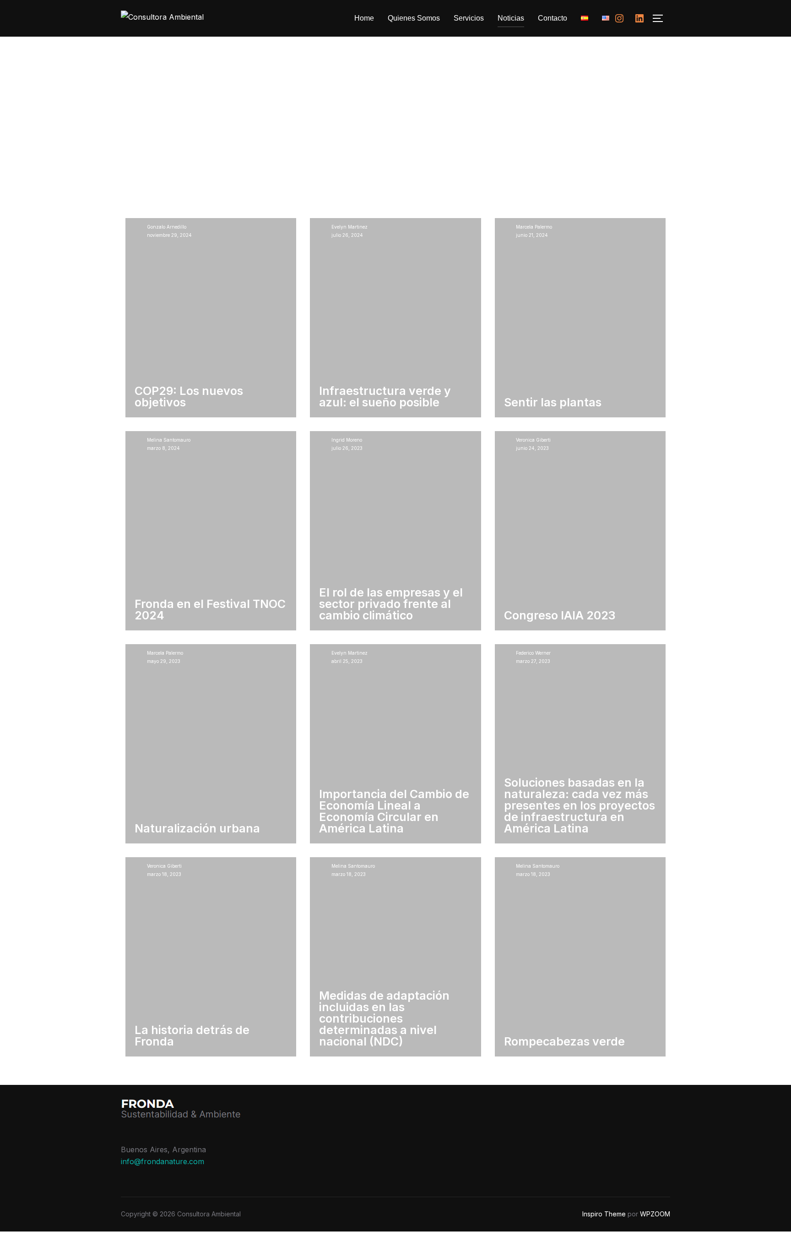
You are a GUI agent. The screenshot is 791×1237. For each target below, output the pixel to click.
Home (364, 18)
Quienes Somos (414, 18)
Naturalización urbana (197, 828)
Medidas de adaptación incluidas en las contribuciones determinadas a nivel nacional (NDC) (384, 1018)
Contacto (552, 18)
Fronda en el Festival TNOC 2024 (210, 609)
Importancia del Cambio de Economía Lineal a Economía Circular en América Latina (394, 811)
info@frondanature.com (162, 1161)
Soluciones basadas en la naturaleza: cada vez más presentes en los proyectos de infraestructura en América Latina (579, 805)
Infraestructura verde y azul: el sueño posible (385, 396)
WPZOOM (655, 1214)
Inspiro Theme (604, 1214)
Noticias (511, 18)
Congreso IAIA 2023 (559, 615)
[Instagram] (619, 18)
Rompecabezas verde (564, 1041)
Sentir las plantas (552, 402)
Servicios (469, 18)
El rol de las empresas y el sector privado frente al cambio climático (391, 604)
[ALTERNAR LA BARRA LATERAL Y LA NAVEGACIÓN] (661, 18)
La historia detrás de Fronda (192, 1035)
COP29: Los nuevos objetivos (189, 396)
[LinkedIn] (639, 18)
